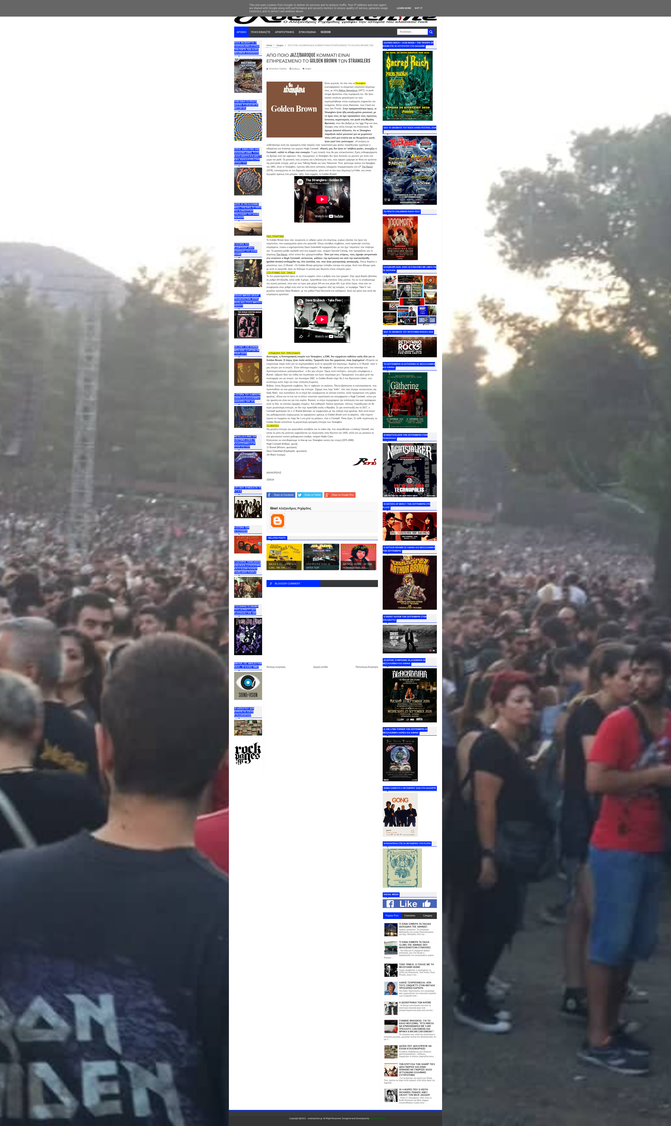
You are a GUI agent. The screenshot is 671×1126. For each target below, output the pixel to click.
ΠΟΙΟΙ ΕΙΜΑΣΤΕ (260, 32)
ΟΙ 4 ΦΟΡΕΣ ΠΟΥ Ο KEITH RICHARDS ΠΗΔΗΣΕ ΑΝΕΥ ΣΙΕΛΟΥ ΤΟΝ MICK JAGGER (414, 1092)
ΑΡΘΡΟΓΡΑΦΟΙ (284, 32)
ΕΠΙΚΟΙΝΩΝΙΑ (307, 32)
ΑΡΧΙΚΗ (241, 32)
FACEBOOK (326, 32)
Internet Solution (377, 1118)
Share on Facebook (284, 495)
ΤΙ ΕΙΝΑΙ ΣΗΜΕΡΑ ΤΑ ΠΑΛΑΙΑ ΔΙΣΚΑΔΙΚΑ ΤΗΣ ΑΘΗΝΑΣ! (415, 925)
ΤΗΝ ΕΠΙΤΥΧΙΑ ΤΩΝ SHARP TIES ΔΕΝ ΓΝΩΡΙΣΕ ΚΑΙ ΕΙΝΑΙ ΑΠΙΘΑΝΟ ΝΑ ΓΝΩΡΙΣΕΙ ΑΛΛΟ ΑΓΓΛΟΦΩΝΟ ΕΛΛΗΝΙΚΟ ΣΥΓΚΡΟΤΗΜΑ (417, 1069)
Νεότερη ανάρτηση (275, 667)
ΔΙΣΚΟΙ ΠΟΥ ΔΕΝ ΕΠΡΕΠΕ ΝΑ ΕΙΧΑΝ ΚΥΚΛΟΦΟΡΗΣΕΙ (415, 1047)
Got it (419, 8)
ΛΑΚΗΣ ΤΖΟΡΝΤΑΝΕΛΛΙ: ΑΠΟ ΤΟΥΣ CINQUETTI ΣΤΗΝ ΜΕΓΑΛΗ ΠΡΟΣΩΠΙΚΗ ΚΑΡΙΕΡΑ (417, 985)
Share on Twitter (312, 495)
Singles (308, 69)
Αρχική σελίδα (320, 667)
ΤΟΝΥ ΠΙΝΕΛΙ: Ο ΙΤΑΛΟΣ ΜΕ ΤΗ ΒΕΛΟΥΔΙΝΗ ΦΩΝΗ (416, 966)
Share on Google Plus (343, 495)
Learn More (404, 8)
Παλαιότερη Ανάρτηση (367, 667)
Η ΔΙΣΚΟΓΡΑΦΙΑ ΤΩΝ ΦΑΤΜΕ (415, 1002)
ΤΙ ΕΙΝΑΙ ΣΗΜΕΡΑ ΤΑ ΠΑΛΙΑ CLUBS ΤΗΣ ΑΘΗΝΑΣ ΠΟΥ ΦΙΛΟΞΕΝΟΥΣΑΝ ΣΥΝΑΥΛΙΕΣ (415, 945)
